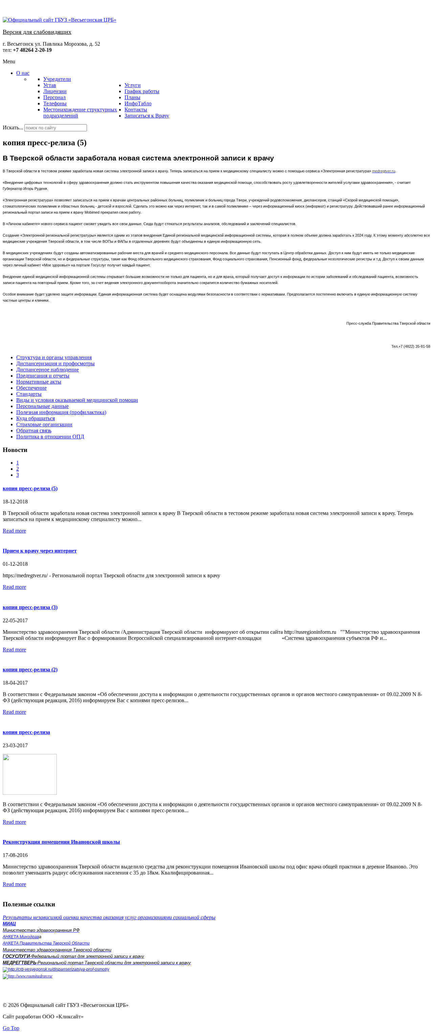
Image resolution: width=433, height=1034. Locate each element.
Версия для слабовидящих (37, 31)
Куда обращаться (35, 418)
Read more (14, 531)
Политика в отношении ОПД (50, 436)
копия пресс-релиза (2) (30, 669)
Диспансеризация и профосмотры (55, 363)
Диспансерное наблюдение (47, 369)
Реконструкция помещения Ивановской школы (61, 842)
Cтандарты (29, 394)
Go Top (11, 1028)
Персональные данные (42, 406)
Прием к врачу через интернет (40, 551)
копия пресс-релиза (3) (30, 607)
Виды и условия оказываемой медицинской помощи (77, 400)
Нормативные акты (38, 382)
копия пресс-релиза (26, 732)
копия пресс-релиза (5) (30, 488)
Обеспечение (31, 388)
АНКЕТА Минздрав (21, 936)
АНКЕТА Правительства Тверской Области (46, 943)
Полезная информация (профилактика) (61, 412)
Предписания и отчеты (42, 376)
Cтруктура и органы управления (54, 357)
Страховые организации (44, 424)
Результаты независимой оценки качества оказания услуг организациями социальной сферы (109, 917)
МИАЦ (9, 923)
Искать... (13, 127)
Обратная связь (33, 430)
